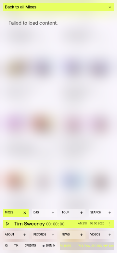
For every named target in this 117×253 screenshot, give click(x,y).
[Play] (7, 224)
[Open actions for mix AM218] (110, 224)
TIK (16, 245)
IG (6, 245)
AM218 (82, 223)
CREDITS (30, 245)
